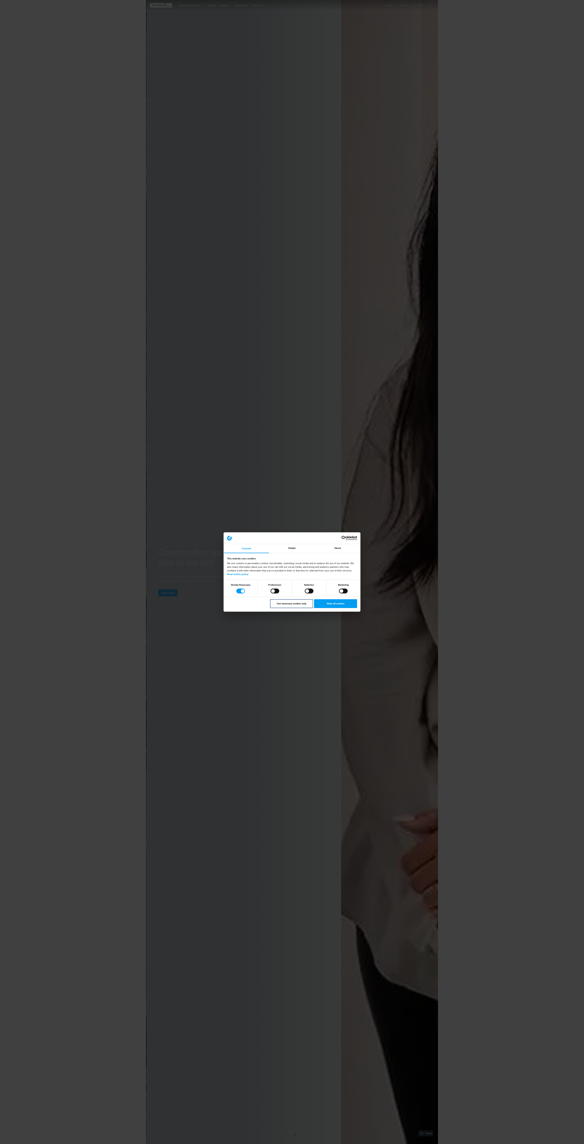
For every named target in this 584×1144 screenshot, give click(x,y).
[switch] (275, 591)
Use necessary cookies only (291, 603)
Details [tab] (292, 548)
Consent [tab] (246, 548)
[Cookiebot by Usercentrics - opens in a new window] (343, 538)
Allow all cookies (335, 603)
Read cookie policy (238, 574)
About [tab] (337, 548)
